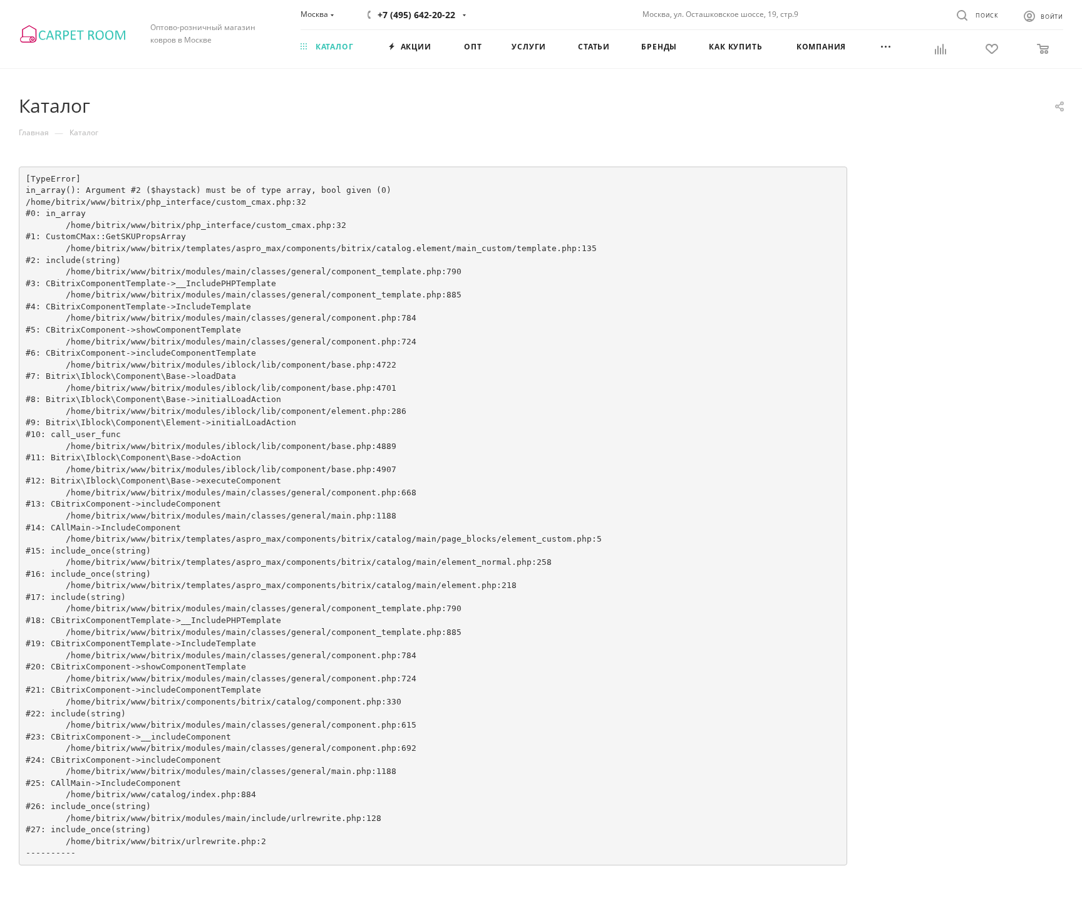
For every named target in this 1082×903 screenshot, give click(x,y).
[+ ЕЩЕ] (901, 48)
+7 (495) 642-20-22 (416, 15)
